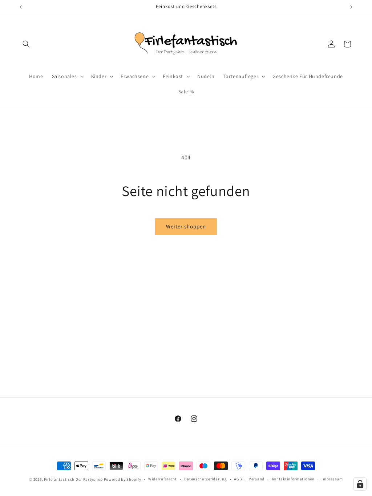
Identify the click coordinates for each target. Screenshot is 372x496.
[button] (26, 44)
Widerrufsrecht (162, 478)
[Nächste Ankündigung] (351, 7)
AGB (238, 478)
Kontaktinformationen (293, 478)
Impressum (332, 478)
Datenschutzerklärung (205, 478)
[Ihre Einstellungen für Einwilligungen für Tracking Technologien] (360, 484)
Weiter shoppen (186, 226)
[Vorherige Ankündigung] (21, 7)
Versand (256, 478)
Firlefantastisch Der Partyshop (73, 479)
